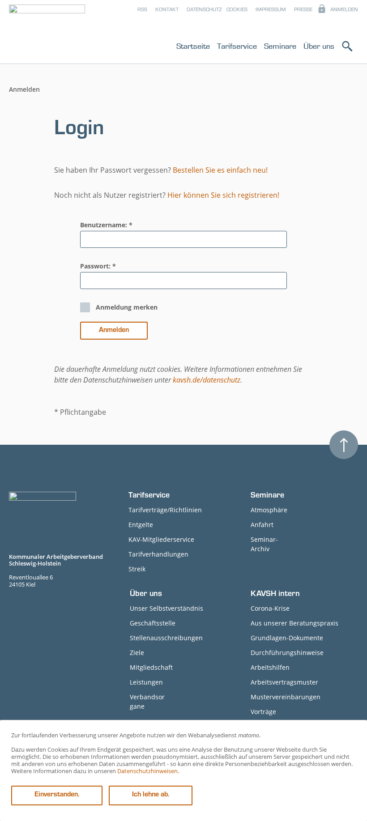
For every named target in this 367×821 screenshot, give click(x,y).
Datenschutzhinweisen (147, 771)
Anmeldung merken (127, 307)
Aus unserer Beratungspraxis (294, 623)
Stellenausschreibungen (166, 638)
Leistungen (146, 682)
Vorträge (263, 711)
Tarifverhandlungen (158, 554)
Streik (136, 569)
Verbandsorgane (147, 701)
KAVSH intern (275, 595)
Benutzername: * (106, 225)
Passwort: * (98, 266)
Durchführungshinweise (287, 652)
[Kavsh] (47, 33)
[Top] (343, 444)
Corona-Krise (270, 608)
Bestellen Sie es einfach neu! (220, 170)
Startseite (193, 46)
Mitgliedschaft (151, 667)
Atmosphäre (269, 510)
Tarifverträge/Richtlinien (165, 510)
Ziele (137, 652)
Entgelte (140, 524)
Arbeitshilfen (270, 667)
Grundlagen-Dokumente (287, 638)
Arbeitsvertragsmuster (284, 682)
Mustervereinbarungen (285, 697)
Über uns (318, 46)
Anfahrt (262, 524)
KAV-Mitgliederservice (161, 539)
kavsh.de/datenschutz (206, 380)
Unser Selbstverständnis (166, 608)
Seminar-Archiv (264, 544)
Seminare (280, 46)
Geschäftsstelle (152, 623)
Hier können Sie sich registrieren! (223, 195)
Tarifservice (237, 46)
